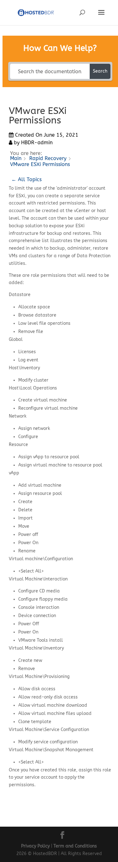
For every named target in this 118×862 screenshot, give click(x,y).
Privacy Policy (35, 846)
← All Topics (26, 179)
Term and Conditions (75, 846)
